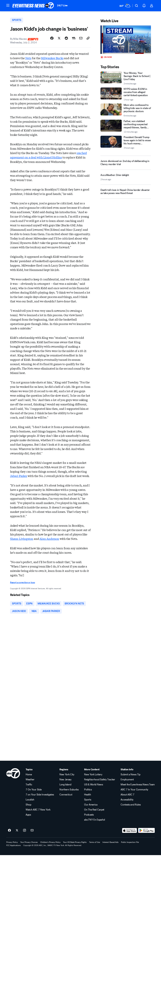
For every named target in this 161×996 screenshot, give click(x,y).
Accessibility (127, 799)
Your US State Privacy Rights (75, 842)
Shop (28, 804)
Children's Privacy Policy (50, 842)
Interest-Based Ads (111, 842)
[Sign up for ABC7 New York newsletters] (32, 830)
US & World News (93, 784)
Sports (87, 799)
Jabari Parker (18, 476)
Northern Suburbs (69, 789)
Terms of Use (94, 842)
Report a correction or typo (22, 582)
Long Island (65, 784)
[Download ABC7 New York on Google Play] (146, 830)
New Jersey (65, 779)
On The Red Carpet (94, 809)
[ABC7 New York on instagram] (24, 830)
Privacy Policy (12, 842)
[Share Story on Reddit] (66, 38)
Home (29, 774)
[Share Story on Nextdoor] (73, 38)
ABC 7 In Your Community (134, 789)
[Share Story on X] (59, 38)
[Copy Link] (88, 38)
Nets (28, 58)
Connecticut (65, 794)
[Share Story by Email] (80, 38)
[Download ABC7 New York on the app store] (129, 830)
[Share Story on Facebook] (52, 38)
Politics (88, 789)
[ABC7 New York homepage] (33, 5)
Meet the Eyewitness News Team (138, 784)
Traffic (29, 784)
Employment (127, 779)
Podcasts (89, 814)
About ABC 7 (127, 794)
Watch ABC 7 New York (38, 809)
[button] (8, 5)
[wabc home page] (13, 773)
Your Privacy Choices (29, 842)
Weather (30, 779)
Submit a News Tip (130, 774)
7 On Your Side (34, 789)
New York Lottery (93, 774)
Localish (30, 799)
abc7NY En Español (94, 820)
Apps (28, 814)
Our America (90, 804)
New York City (66, 774)
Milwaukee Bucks (52, 58)
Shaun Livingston (21, 539)
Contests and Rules (131, 804)
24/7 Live (62, 5)
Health (87, 794)
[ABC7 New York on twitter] (17, 830)
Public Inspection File (130, 842)
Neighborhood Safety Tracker (99, 779)
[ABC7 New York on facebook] (9, 830)
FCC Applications (13, 845)
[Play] (125, 39)
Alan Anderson (49, 539)
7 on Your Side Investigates (40, 794)
